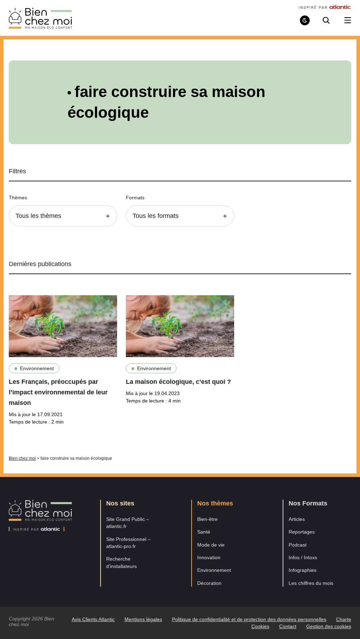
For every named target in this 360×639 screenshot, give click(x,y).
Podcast (298, 545)
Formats (135, 197)
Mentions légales (143, 619)
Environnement (37, 368)
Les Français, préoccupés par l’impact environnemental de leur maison (58, 392)
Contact (287, 626)
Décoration (209, 583)
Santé (203, 532)
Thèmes (18, 197)
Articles (297, 519)
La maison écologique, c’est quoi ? (178, 381)
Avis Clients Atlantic (93, 619)
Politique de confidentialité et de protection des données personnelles (249, 619)
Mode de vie (211, 545)
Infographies (302, 570)
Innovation (208, 557)
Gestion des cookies (328, 626)
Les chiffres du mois (311, 583)
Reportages (302, 532)
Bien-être (207, 519)
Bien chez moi (22, 458)
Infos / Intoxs (303, 557)
